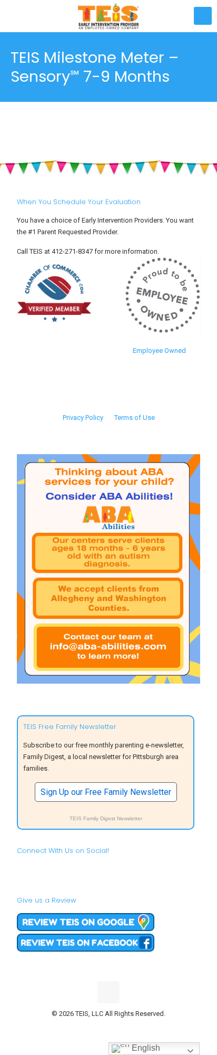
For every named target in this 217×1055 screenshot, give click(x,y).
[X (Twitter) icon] (98, 1028)
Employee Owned (159, 350)
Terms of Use (134, 417)
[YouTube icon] (109, 1028)
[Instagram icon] (131, 1028)
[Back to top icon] (108, 992)
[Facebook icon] (87, 1028)
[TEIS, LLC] (108, 16)
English (145, 1047)
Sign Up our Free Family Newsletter (106, 792)
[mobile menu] (203, 16)
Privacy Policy (83, 417)
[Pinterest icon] (120, 1028)
